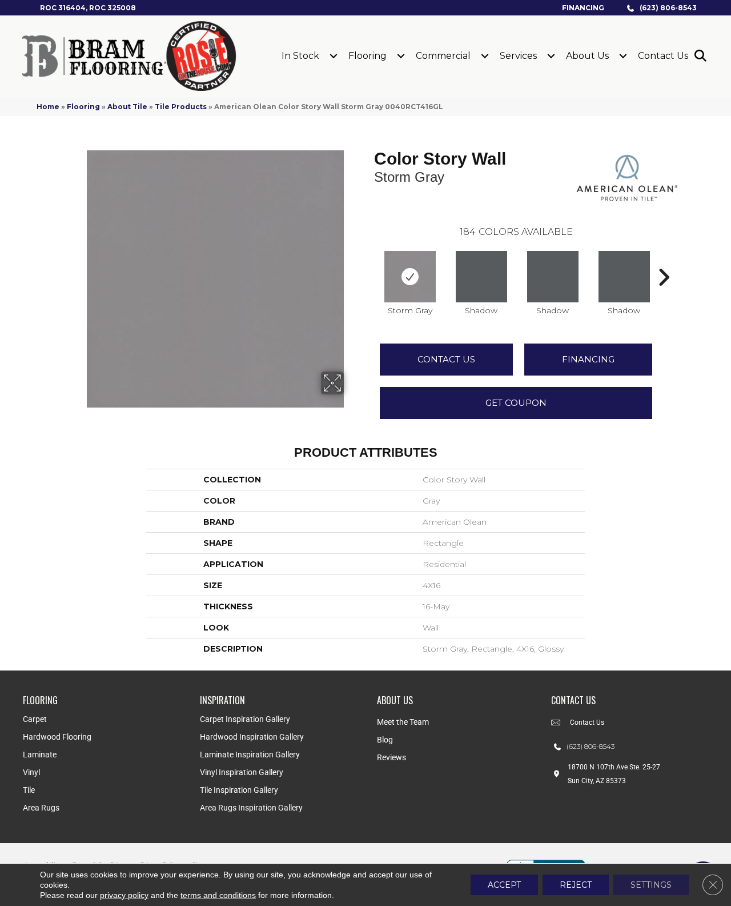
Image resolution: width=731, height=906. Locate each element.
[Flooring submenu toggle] (400, 56)
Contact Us (663, 55)
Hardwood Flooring (57, 736)
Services (518, 55)
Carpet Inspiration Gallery (245, 719)
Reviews (391, 757)
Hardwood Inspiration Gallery (252, 736)
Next (663, 260)
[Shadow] (481, 276)
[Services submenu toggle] (551, 56)
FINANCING (588, 359)
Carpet (35, 719)
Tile (29, 790)
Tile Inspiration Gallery (239, 790)
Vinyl (31, 772)
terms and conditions (218, 895)
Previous (368, 260)
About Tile (127, 106)
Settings (651, 885)
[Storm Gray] (410, 276)
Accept (504, 885)
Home (48, 106)
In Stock (300, 55)
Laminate (40, 754)
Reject (576, 885)
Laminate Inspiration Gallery (250, 754)
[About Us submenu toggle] (623, 56)
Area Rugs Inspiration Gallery (251, 807)
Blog (385, 739)
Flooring (367, 55)
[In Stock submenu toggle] (333, 56)
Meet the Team (403, 722)
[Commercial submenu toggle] (484, 56)
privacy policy (124, 895)
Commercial (443, 55)
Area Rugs (41, 807)
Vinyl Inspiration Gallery (241, 772)
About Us (587, 55)
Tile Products (181, 106)
